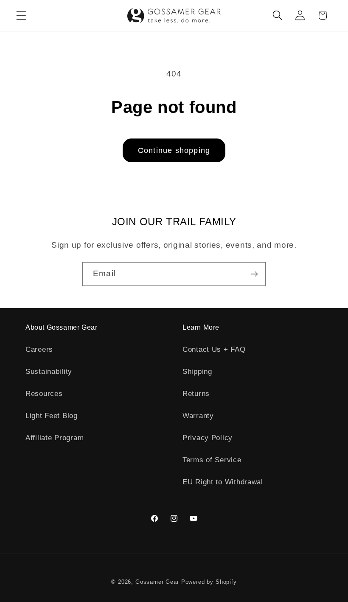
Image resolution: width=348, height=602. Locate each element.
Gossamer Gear (157, 582)
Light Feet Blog (51, 416)
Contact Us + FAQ (214, 349)
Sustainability (48, 371)
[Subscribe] (254, 274)
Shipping (197, 371)
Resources (43, 394)
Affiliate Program (54, 438)
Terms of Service (211, 460)
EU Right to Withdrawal (222, 482)
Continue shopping (174, 150)
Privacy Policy (207, 438)
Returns (196, 394)
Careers (39, 349)
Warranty (198, 416)
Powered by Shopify (209, 582)
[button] (21, 15)
